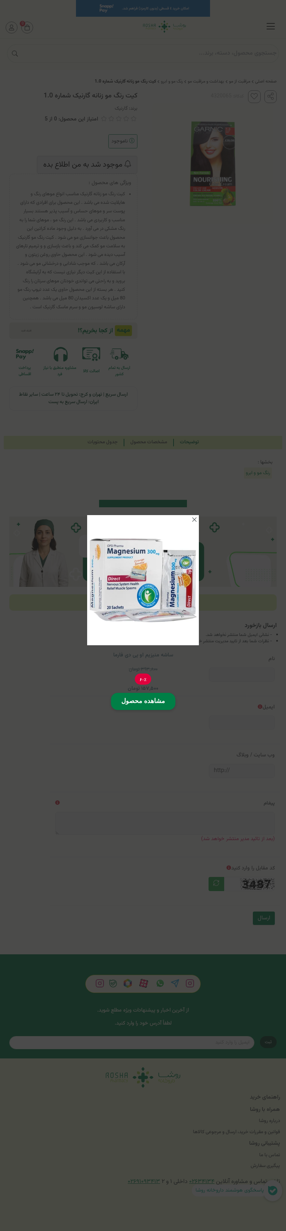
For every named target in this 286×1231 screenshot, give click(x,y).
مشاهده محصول (143, 700)
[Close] (194, 519)
